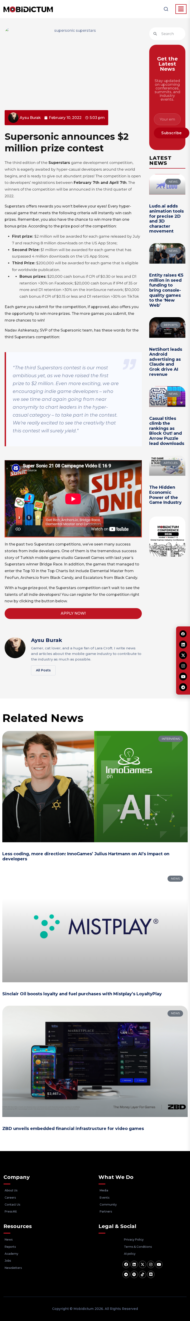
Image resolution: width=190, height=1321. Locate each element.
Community (108, 1204)
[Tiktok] (142, 1274)
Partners (106, 1211)
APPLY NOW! (73, 613)
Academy (11, 1253)
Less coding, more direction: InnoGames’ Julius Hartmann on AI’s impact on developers (85, 856)
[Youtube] (159, 1264)
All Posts (43, 670)
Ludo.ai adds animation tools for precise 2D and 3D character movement (166, 219)
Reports (10, 1246)
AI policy (130, 1253)
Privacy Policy (134, 1239)
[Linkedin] (134, 1264)
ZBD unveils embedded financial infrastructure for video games (73, 1128)
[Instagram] (151, 1264)
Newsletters (13, 1268)
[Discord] (151, 1274)
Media (104, 1190)
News (9, 1239)
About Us (11, 1190)
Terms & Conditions (138, 1246)
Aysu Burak (46, 640)
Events (104, 1197)
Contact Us (12, 1204)
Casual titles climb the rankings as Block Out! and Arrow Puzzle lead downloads (166, 431)
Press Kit (11, 1211)
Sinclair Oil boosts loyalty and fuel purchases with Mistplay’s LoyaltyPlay (82, 993)
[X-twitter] (142, 1264)
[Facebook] (126, 1264)
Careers (10, 1197)
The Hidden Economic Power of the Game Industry (165, 495)
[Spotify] (134, 1274)
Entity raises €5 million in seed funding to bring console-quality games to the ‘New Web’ (166, 290)
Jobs (8, 1260)
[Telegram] (126, 1274)
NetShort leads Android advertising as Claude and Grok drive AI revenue (165, 362)
